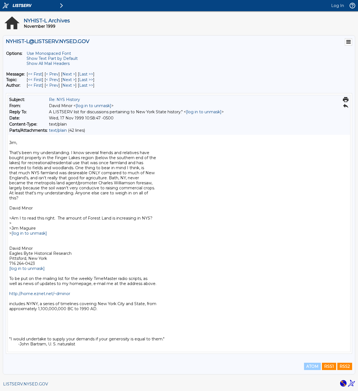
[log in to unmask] (93, 105)
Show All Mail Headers (48, 63)
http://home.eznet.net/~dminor (39, 293)
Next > (68, 74)
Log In (337, 5)
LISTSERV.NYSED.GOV (25, 384)
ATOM (312, 366)
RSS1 (329, 366)
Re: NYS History (64, 99)
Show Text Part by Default (52, 58)
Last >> (86, 74)
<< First (35, 74)
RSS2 (345, 366)
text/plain (58, 130)
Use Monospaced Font (49, 53)
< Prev (52, 74)
